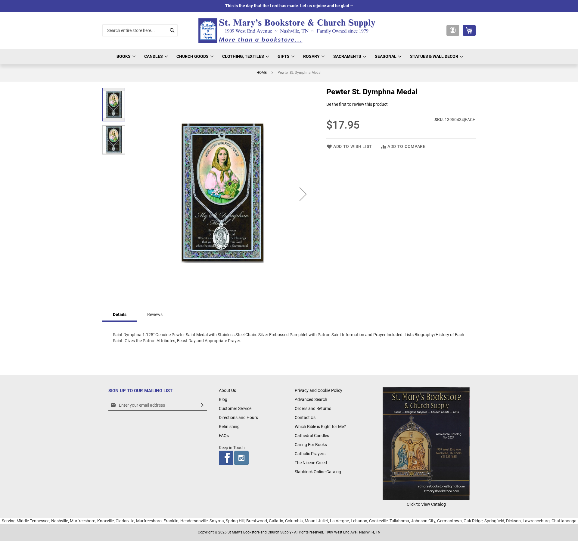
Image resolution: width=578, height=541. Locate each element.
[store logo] (289, 30)
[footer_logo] (426, 498)
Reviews (155, 314)
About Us (227, 390)
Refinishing (229, 426)
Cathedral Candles (312, 435)
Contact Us (305, 417)
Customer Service (235, 408)
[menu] (289, 56)
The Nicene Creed (311, 462)
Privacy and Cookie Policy (318, 390)
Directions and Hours (238, 417)
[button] (452, 30)
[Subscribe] (202, 405)
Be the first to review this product (357, 104)
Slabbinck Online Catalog (318, 471)
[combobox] (140, 30)
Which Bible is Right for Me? (320, 426)
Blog (223, 399)
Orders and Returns (313, 408)
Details (119, 314)
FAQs (224, 435)
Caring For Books (311, 444)
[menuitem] (125, 56)
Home (261, 72)
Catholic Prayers (310, 453)
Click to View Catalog (426, 504)
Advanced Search (311, 399)
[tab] (119, 315)
